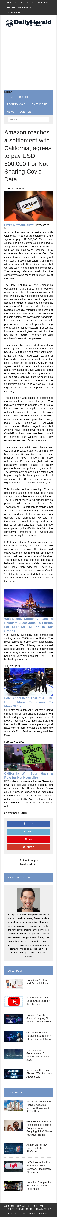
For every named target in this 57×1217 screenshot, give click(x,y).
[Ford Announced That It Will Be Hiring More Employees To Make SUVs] (28, 694)
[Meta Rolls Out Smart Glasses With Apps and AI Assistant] (13, 1077)
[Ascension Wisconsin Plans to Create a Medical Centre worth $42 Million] (13, 1108)
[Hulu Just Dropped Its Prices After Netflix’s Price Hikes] (13, 1189)
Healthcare (38, 104)
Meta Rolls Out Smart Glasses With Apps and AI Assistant (39, 1073)
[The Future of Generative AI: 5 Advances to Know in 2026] (13, 1057)
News (11, 111)
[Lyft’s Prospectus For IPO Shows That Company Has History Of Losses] (13, 1169)
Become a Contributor (19, 7)
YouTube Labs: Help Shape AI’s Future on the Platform (38, 1001)
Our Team (43, 2)
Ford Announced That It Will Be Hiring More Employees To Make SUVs (28, 702)
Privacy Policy (14, 13)
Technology (16, 104)
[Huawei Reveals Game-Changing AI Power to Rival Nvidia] (13, 1022)
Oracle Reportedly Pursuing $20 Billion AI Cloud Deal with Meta (39, 1036)
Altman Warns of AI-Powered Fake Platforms (37, 1148)
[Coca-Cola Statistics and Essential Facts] (13, 987)
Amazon (20, 188)
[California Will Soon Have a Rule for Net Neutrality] (28, 769)
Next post (26, 864)
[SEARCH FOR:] (28, 119)
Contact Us (27, 2)
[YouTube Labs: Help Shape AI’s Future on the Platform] (13, 1004)
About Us (11, 2)
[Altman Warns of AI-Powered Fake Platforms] (13, 1152)
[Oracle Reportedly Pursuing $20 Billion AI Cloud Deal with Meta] (13, 1039)
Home (10, 97)
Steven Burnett (24, 225)
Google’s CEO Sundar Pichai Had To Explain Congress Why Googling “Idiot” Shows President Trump (39, 1128)
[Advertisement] (28, 57)
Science (25, 111)
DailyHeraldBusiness (37, 1214)
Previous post (31, 860)
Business (25, 97)
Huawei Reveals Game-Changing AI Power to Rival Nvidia (38, 1018)
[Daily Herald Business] (28, 23)
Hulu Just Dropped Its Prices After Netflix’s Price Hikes (38, 1185)
